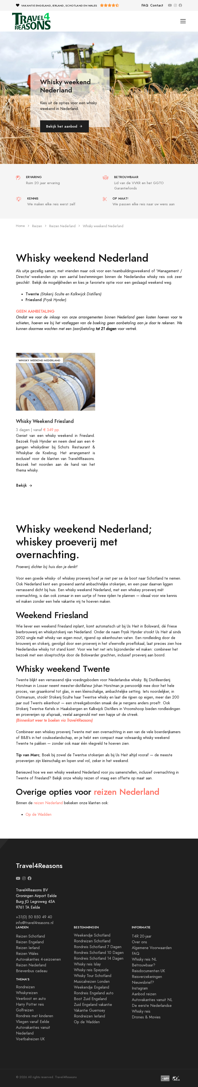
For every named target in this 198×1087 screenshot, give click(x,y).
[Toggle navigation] (183, 21)
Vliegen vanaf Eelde (32, 1021)
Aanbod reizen (144, 994)
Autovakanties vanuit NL (152, 1000)
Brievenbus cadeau (31, 971)
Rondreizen (25, 987)
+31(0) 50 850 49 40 (34, 917)
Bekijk (21, 485)
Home (20, 226)
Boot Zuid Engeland (90, 999)
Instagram (140, 988)
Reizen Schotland (30, 936)
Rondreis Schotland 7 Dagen (97, 947)
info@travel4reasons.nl (34, 922)
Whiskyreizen (27, 993)
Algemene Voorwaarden (152, 948)
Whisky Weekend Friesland (45, 421)
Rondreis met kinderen (34, 1016)
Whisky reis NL (144, 959)
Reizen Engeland (30, 942)
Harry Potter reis (30, 1004)
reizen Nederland (126, 792)
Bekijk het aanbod (61, 126)
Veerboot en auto (31, 998)
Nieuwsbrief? (143, 982)
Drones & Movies (146, 1017)
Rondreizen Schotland (92, 941)
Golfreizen (25, 1010)
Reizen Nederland (62, 226)
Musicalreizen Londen (92, 981)
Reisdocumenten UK (148, 971)
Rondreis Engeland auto (93, 993)
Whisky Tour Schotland (92, 975)
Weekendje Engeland (91, 987)
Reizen (37, 226)
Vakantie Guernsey (89, 1010)
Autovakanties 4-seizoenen (38, 959)
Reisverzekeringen (147, 976)
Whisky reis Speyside (91, 970)
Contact (156, 5)
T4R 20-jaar (141, 936)
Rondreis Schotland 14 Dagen (98, 958)
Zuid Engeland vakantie (93, 1004)
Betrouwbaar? (143, 965)
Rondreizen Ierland (89, 1016)
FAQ (144, 5)
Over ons (139, 942)
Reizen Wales (27, 953)
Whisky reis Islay (87, 964)
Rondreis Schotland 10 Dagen (99, 952)
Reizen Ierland (28, 948)
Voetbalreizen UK (30, 1039)
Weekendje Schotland (92, 935)
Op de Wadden (38, 814)
